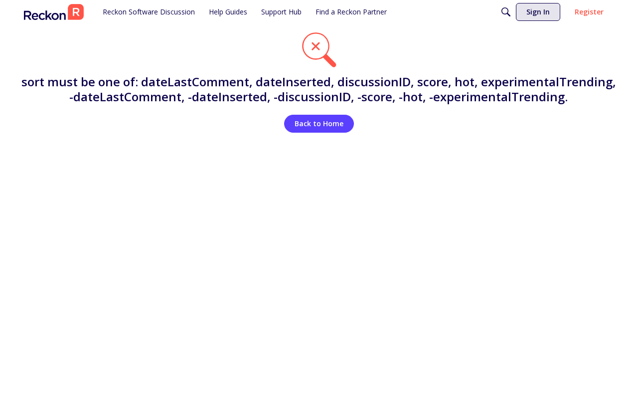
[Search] (506, 12)
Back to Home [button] (319, 123)
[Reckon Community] (54, 12)
